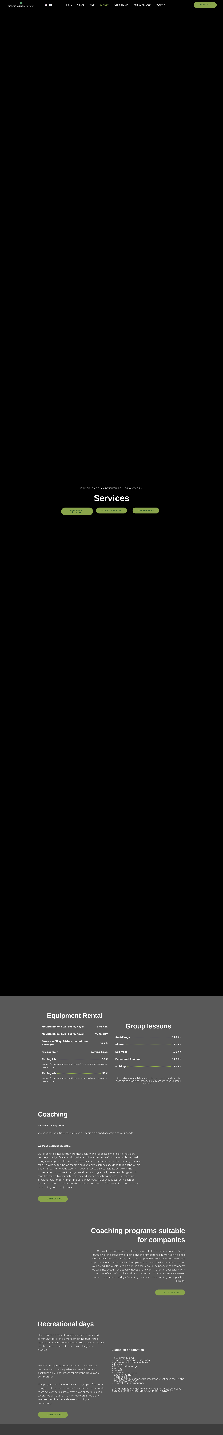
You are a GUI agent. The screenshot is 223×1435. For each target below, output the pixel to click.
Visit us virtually (142, 5)
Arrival (80, 5)
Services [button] (104, 5)
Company (160, 5)
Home (69, 5)
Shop (91, 5)
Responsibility (121, 5)
